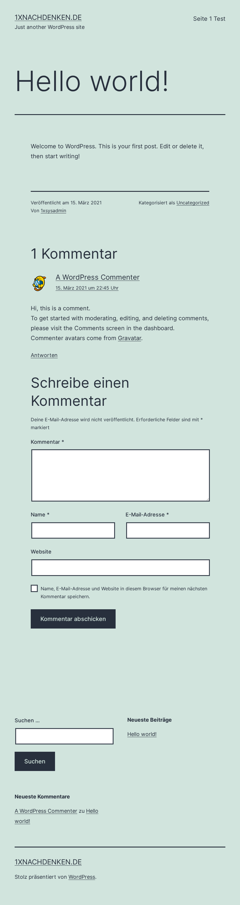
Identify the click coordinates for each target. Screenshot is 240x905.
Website (41, 552)
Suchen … (27, 720)
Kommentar (47, 442)
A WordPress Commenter (98, 277)
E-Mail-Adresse (147, 514)
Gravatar (129, 338)
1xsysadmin (53, 210)
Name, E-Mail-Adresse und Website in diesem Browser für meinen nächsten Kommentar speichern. (124, 592)
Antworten (44, 355)
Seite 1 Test (209, 18)
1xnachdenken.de (48, 17)
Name (40, 514)
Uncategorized (192, 203)
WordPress (81, 877)
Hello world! (142, 734)
